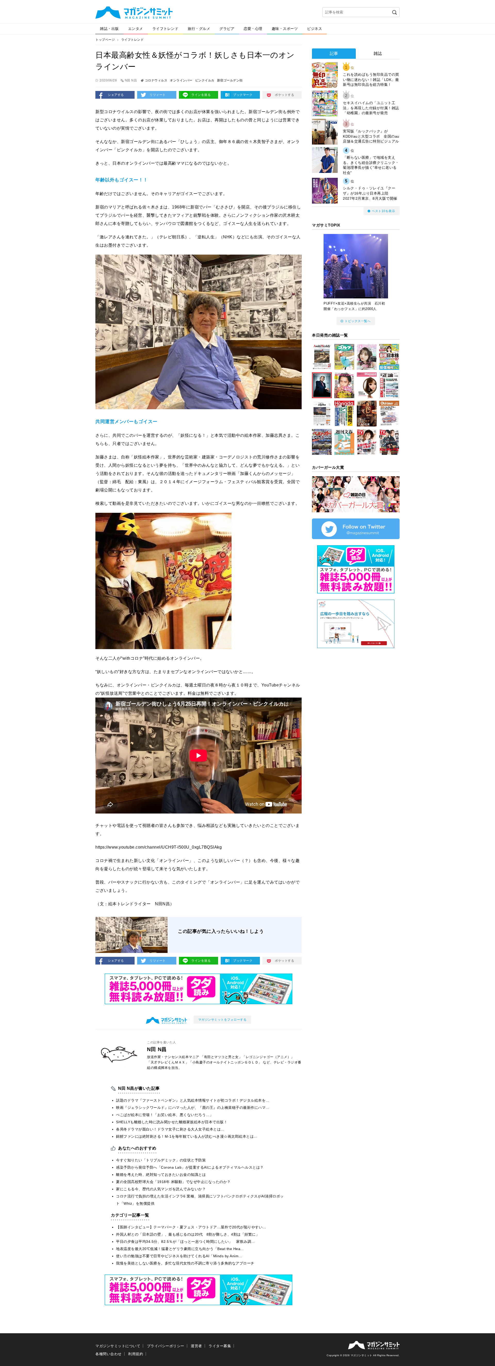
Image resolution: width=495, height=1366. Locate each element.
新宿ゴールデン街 (230, 80)
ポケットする (284, 95)
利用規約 (135, 1354)
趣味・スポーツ (285, 29)
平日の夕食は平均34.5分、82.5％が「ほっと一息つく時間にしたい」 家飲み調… (185, 1241)
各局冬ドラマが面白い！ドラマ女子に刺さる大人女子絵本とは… (170, 1129)
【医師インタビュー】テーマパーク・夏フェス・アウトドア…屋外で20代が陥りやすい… (191, 1227)
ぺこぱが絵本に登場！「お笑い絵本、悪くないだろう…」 (164, 1115)
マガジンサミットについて (117, 1346)
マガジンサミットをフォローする (222, 1019)
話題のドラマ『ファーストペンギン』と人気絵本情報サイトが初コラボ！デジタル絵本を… (192, 1100)
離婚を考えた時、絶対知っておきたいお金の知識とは (161, 1174)
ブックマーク (242, 95)
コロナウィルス (156, 80)
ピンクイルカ (204, 80)
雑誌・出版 (109, 29)
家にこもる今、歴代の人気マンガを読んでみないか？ (161, 1189)
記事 (334, 53)
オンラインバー (181, 80)
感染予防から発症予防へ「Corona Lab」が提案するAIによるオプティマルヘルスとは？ (190, 1167)
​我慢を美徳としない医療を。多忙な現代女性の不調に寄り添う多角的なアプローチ (185, 1263)
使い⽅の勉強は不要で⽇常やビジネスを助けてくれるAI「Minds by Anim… (179, 1256)
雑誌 (378, 53)
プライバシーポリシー (165, 1346)
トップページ (105, 39)
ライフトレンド (165, 29)
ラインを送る (201, 95)
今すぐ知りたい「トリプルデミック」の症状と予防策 (161, 1160)
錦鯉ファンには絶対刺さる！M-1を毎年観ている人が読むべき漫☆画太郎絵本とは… (187, 1136)
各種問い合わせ (108, 1354)
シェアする (116, 95)
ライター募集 (220, 1346)
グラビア (226, 29)
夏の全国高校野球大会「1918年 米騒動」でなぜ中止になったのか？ (173, 1182)
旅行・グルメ (199, 29)
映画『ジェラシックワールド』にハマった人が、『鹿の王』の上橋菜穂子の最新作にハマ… (192, 1107)
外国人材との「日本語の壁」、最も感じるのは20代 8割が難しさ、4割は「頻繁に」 (187, 1234)
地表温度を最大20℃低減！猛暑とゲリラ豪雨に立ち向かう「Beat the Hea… (180, 1249)
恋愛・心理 (253, 29)
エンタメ (135, 29)
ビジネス (314, 29)
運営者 (196, 1346)
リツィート (158, 95)
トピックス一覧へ (357, 321)
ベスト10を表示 (383, 211)
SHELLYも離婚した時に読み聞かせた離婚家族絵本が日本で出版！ (171, 1122)
